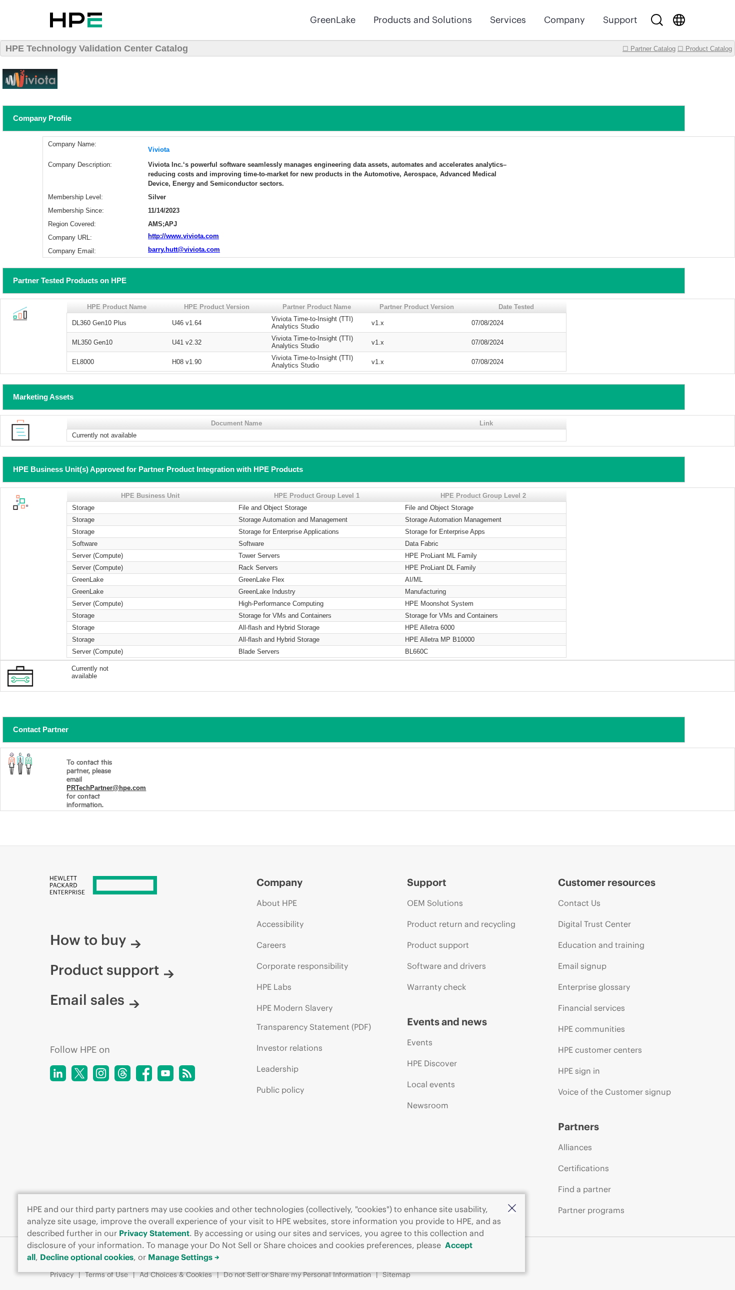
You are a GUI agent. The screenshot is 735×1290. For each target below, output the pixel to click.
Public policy (280, 1090)
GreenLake (333, 19)
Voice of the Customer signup (614, 1092)
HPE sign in (579, 1071)
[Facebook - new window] (144, 1073)
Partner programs (591, 1210)
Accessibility (280, 924)
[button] (512, 1209)
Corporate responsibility (302, 966)
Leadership (277, 1069)
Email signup (582, 966)
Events (419, 1042)
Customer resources (607, 882)
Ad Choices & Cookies (176, 1274)
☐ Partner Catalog (649, 48)
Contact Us (579, 903)
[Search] (657, 20)
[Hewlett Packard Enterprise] (76, 20)
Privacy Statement (154, 1233)
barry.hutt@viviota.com (184, 249)
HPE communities (591, 1029)
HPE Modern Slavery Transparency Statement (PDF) (313, 1017)
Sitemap (396, 1274)
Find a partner (584, 1189)
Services (508, 19)
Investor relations (289, 1048)
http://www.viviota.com (183, 236)
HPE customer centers (600, 1050)
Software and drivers (446, 966)
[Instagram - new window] (101, 1073)
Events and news (447, 1021)
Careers (271, 945)
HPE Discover (432, 1063)
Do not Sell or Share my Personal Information (297, 1274)
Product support (104, 970)
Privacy (62, 1274)
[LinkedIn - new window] (58, 1073)
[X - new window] (80, 1073)
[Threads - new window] (122, 1073)
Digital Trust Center (594, 924)
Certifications (583, 1168)
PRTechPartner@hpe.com (106, 788)
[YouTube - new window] (166, 1073)
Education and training (601, 945)
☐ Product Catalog (705, 48)
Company (564, 19)
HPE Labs (274, 987)
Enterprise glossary (594, 987)
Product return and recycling (461, 924)
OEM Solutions (435, 903)
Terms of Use (106, 1274)
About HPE (276, 903)
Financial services (591, 1008)
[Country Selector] (679, 20)
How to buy (88, 940)
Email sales (87, 1000)
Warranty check (436, 987)
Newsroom (427, 1105)
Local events (431, 1084)
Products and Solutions (423, 19)
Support (620, 19)
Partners (578, 1126)
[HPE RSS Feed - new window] (187, 1073)
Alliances (575, 1147)
